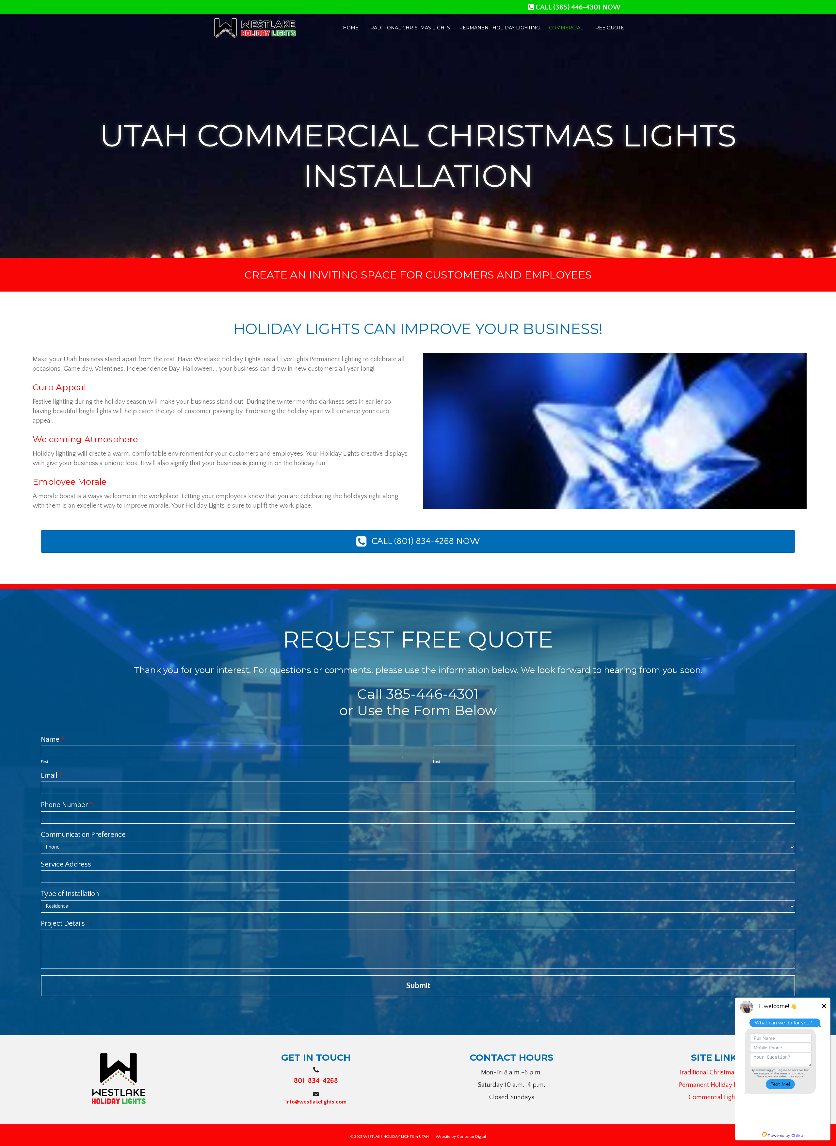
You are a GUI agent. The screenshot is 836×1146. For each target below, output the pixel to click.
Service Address (66, 864)
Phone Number (66, 805)
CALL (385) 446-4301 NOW (577, 7)
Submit (418, 986)
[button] (418, 541)
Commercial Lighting (717, 1097)
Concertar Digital (471, 1137)
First (44, 762)
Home (351, 28)
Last (436, 762)
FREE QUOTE (608, 28)
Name (52, 739)
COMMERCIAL (566, 28)
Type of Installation (70, 894)
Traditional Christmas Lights (717, 1072)
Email (51, 775)
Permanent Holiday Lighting (717, 1084)
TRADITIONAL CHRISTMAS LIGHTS (409, 28)
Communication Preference (83, 835)
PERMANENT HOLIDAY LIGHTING (499, 28)
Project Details (65, 923)
